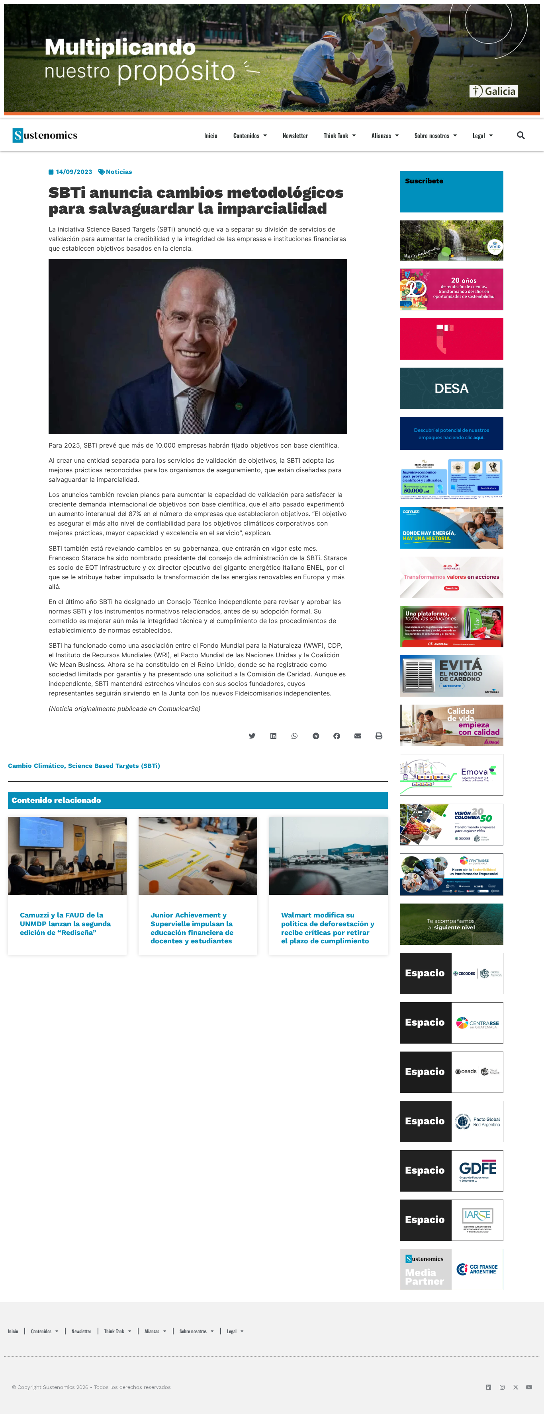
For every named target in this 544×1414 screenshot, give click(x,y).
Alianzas (381, 135)
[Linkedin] (488, 1387)
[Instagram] (502, 1387)
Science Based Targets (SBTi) (114, 765)
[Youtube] (529, 1387)
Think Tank (336, 135)
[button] (521, 135)
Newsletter (295, 135)
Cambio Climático (36, 765)
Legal (479, 135)
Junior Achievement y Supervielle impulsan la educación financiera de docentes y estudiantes (192, 928)
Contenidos (246, 135)
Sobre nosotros (432, 135)
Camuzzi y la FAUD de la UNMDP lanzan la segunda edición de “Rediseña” (65, 923)
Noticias (119, 171)
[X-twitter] (516, 1387)
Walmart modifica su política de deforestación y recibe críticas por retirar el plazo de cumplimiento (327, 928)
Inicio (210, 135)
